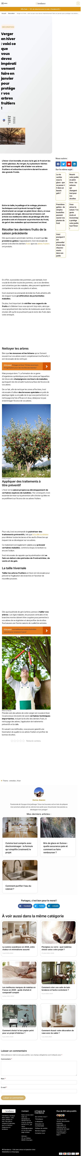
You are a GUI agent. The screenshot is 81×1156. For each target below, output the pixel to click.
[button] (78, 3)
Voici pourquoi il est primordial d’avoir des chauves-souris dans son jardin (60, 245)
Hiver (19, 781)
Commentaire (6, 1059)
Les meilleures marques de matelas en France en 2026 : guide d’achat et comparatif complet (19, 990)
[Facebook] (58, 164)
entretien (12, 781)
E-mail (4, 1087)
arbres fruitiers (43, 243)
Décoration (11, 13)
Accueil (4, 13)
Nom (3, 1079)
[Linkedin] (74, 164)
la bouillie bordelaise (40, 534)
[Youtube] (68, 164)
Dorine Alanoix (39, 800)
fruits (28, 243)
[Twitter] (63, 164)
